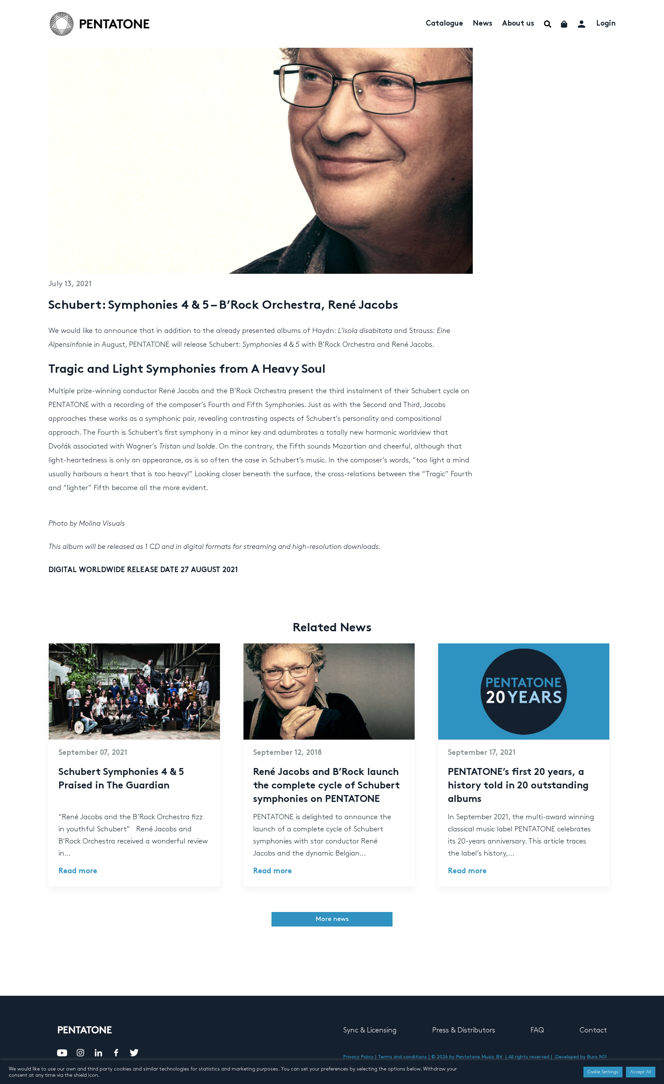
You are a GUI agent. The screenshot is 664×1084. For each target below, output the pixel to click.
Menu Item (547, 24)
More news (332, 919)
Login (606, 23)
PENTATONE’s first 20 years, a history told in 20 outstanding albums (518, 786)
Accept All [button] (640, 1072)
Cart (564, 24)
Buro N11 (597, 1057)
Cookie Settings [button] (603, 1072)
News (482, 23)
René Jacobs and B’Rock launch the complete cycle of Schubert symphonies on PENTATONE (326, 786)
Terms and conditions (402, 1057)
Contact (593, 1030)
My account (582, 23)
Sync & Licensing (370, 1030)
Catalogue (444, 23)
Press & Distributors (463, 1030)
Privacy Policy (358, 1057)
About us (518, 23)
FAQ (537, 1030)
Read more (77, 871)
